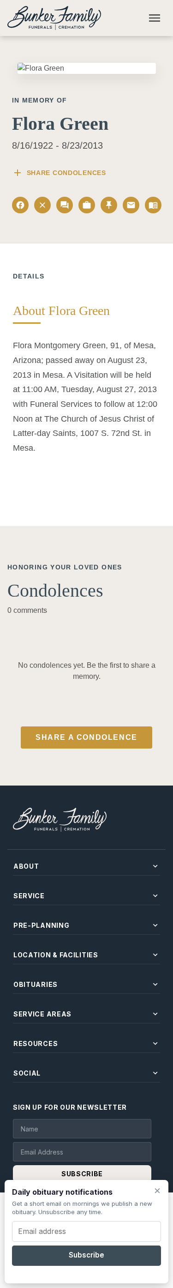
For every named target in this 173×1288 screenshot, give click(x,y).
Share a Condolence (86, 737)
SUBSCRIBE (82, 1174)
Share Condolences (59, 172)
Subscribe (86, 1255)
